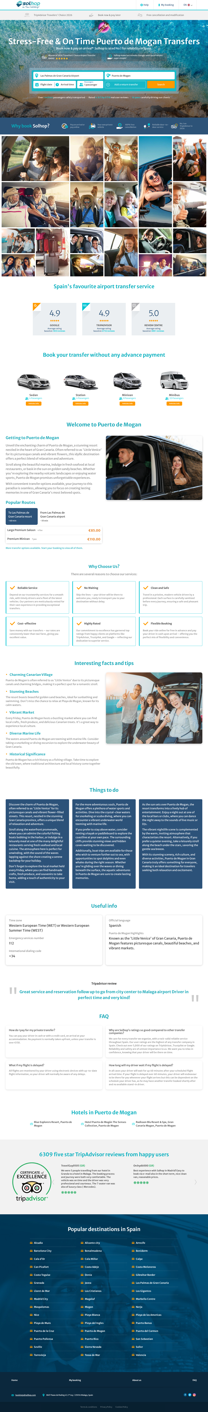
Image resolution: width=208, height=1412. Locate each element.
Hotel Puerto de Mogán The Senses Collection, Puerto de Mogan (105, 1123)
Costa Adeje (92, 1266)
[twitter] (189, 1394)
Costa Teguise (42, 1274)
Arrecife (140, 1242)
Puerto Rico (91, 1338)
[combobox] (68, 74)
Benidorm (142, 1250)
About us (136, 1380)
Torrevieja (40, 1355)
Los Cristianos (93, 1291)
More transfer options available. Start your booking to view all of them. (44, 548)
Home (14, 1380)
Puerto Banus (144, 1323)
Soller (139, 1346)
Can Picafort (41, 1266)
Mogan (89, 1306)
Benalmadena (93, 1250)
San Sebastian (144, 1338)
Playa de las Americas (148, 1314)
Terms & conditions (88, 1407)
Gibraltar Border (145, 1274)
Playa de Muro (42, 1323)
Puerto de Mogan (95, 1330)
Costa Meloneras (146, 1266)
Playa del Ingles (94, 1323)
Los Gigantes (143, 1291)
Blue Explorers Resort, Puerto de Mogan (53, 1123)
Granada (39, 1282)
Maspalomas (41, 1306)
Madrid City (41, 1298)
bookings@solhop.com (25, 1395)
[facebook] (185, 1394)
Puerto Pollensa (43, 1338)
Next (196, 1182)
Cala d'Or (39, 1258)
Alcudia (38, 1242)
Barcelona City (42, 1250)
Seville (38, 1346)
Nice (36, 1314)
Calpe (139, 1258)
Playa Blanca (92, 1314)
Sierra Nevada (93, 1346)
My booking (75, 1380)
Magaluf (90, 1298)
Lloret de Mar (42, 1291)
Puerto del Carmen (147, 1330)
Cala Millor (91, 1258)
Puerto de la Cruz (44, 1330)
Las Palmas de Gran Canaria (152, 1282)
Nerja (139, 1306)
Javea (88, 1282)
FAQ (195, 1380)
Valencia (141, 1355)
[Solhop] (28, 5)
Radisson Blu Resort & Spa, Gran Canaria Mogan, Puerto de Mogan (156, 1123)
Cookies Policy (121, 1407)
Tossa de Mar (92, 1355)
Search (161, 84)
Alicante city (92, 1242)
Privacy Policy (106, 1407)
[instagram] (194, 1394)
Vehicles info (33, 404)
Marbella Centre (145, 1298)
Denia (88, 1274)
